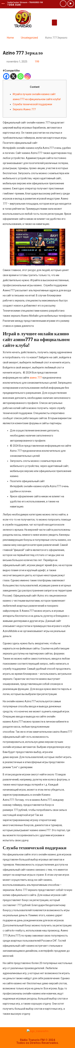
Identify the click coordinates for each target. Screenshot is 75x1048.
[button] (54, 23)
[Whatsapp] (20, 76)
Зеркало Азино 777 (24, 109)
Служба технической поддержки (32, 104)
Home (10, 37)
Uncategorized (29, 37)
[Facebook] (6, 76)
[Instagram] (27, 76)
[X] (13, 76)
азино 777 (36, 377)
